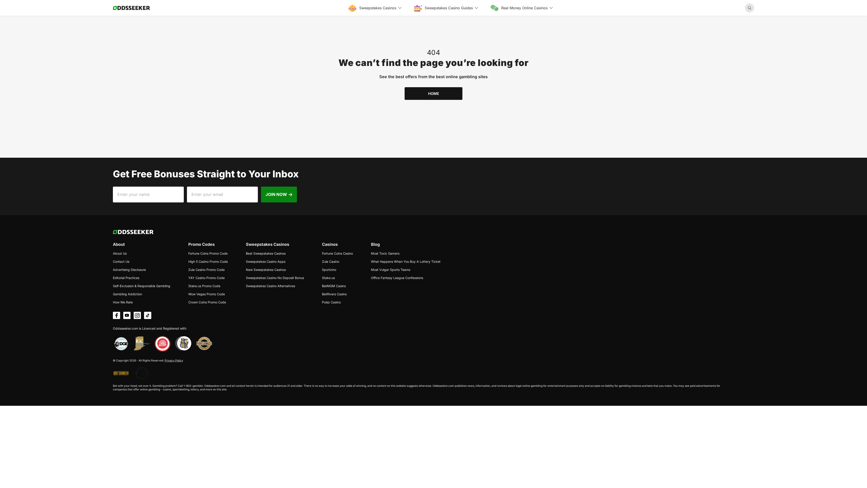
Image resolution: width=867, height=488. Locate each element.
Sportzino (329, 270)
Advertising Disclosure (129, 270)
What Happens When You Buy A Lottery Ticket (405, 261)
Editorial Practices (126, 278)
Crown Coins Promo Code (207, 302)
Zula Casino (330, 261)
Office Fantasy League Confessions (397, 278)
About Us (120, 253)
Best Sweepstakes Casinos (266, 253)
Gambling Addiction (127, 294)
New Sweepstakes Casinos (266, 270)
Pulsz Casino (331, 302)
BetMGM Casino (334, 286)
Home (433, 93)
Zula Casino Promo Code (206, 270)
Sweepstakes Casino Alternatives (270, 286)
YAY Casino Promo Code (206, 278)
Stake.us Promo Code (204, 286)
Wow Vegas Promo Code (206, 294)
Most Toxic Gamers (385, 253)
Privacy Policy (174, 360)
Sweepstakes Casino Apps (265, 261)
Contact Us (121, 261)
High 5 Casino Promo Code (208, 261)
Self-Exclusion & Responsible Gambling (141, 286)
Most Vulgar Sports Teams (390, 270)
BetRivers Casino (334, 294)
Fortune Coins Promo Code (208, 253)
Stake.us (328, 278)
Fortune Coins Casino (337, 253)
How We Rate (123, 302)
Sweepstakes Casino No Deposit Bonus (275, 278)
